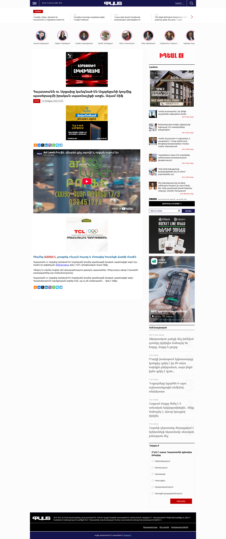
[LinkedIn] (46, 145)
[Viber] (50, 145)
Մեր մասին (164, 527)
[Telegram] (61, 145)
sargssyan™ (128, 535)
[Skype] (57, 145)
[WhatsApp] (53, 145)
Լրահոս (153, 67)
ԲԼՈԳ (37, 101)
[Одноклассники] (35, 145)
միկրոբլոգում (62, 265)
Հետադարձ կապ (150, 527)
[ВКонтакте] (39, 145)
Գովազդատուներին (179, 527)
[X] (42, 145)
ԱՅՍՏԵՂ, (50, 256)
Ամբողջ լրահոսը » (172, 204)
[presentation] (183, 18)
